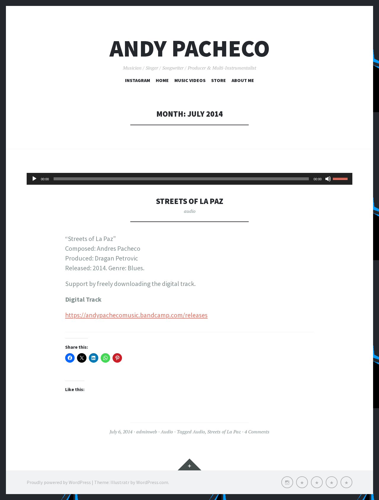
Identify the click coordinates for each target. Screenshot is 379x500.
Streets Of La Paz (189, 201)
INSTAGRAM (137, 80)
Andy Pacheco (190, 48)
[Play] (34, 179)
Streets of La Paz (224, 431)
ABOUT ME (243, 80)
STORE (218, 80)
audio (189, 211)
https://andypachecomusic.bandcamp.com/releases (136, 315)
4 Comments (257, 431)
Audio (167, 431)
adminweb (146, 431)
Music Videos (189, 80)
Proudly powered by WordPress (59, 482)
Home (162, 80)
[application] (189, 179)
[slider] (341, 178)
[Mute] (328, 179)
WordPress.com (152, 482)
